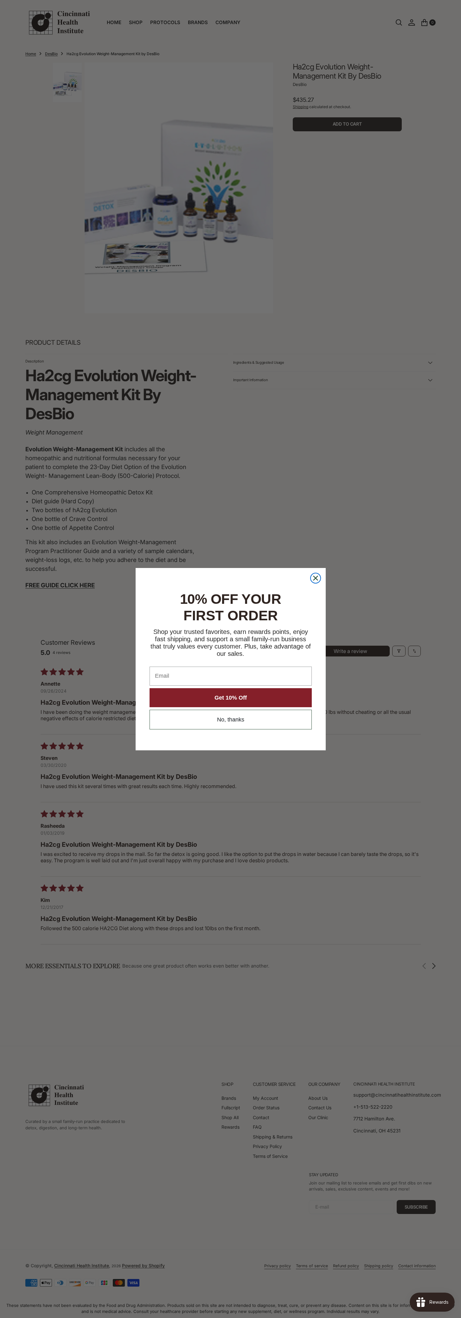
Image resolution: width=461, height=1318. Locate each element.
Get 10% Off (230, 698)
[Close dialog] (316, 578)
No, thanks (230, 719)
